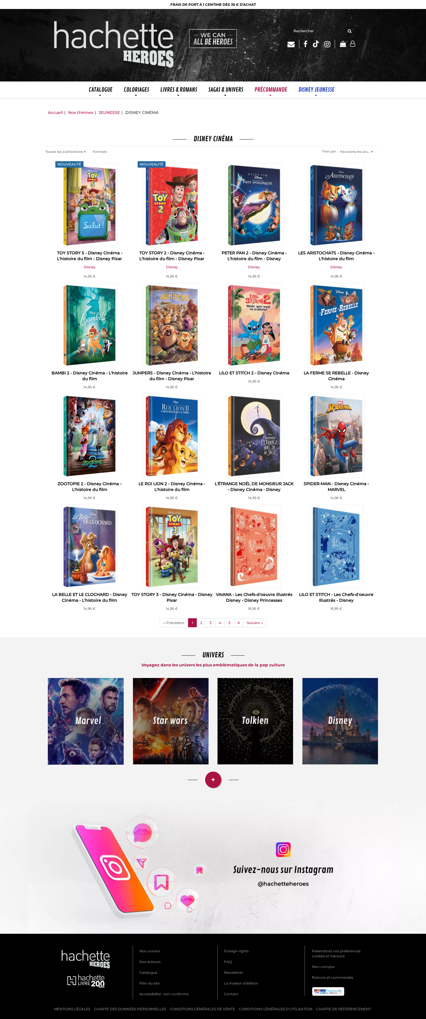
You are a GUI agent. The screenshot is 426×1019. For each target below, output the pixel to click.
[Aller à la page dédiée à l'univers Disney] (340, 721)
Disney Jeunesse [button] (316, 89)
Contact (231, 994)
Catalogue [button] (100, 89)
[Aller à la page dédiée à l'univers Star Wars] (171, 721)
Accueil (55, 112)
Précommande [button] (270, 89)
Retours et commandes (332, 977)
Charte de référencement (343, 1009)
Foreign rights (236, 951)
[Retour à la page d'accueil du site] (114, 45)
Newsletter (233, 972)
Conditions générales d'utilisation (275, 1009)
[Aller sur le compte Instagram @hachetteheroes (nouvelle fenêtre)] (213, 867)
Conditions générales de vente (202, 1009)
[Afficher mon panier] (342, 44)
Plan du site (149, 983)
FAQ (228, 962)
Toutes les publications (64, 152)
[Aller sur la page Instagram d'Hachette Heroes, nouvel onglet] (329, 44)
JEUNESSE (109, 112)
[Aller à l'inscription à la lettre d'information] (293, 44)
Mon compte (323, 966)
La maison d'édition (241, 983)
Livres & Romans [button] (178, 89)
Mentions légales (72, 1009)
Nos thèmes (80, 112)
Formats (100, 152)
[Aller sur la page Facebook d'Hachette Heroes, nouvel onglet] (305, 44)
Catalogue (148, 972)
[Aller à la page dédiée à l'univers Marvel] (86, 721)
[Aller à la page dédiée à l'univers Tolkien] (255, 721)
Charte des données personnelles (130, 1009)
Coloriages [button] (136, 89)
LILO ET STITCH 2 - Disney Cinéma (254, 373)
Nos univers (149, 951)
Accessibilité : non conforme (164, 994)
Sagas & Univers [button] (225, 89)
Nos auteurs (150, 962)
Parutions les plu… (355, 152)
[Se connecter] (352, 44)
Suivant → (255, 623)
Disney (90, 267)
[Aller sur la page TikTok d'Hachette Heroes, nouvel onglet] (316, 44)
